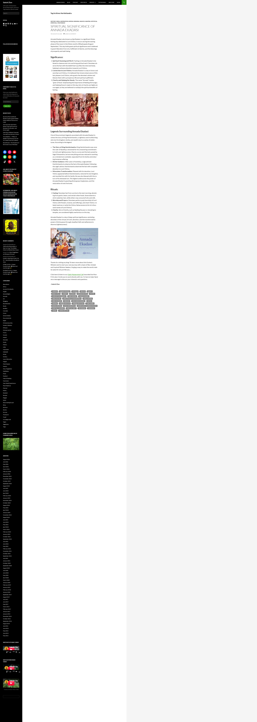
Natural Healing (7, 378)
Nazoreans (6, 381)
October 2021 (7, 553)
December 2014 (7, 616)
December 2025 (7, 476)
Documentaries (7, 318)
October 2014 (7, 619)
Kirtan (71, 21)
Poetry (5, 390)
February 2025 (7, 495)
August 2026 (6, 459)
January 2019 (6, 587)
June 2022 (6, 544)
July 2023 (5, 520)
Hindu (4, 342)
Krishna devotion (78, 303)
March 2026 (6, 469)
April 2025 (6, 493)
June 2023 (6, 522)
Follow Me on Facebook (10, 44)
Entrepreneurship (7, 323)
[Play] (6, 652)
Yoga (4, 426)
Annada (54, 291)
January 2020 (6, 582)
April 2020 (6, 577)
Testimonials (102, 2)
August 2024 (6, 505)
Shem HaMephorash (8, 402)
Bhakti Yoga (56, 293)
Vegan (4, 422)
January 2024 (6, 512)
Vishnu (54, 310)
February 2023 (7, 532)
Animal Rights (6, 294)
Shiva (4, 405)
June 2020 (6, 573)
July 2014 (5, 626)
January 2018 (6, 592)
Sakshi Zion (7, 2)
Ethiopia (5, 328)
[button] (7, 67)
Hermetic (5, 340)
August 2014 (6, 623)
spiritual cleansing (58, 308)
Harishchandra (84, 296)
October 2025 (7, 481)
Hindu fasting (56, 298)
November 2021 (7, 551)
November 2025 (7, 478)
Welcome (111, 2)
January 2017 (6, 611)
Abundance (6, 284)
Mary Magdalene (7, 369)
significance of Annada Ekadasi (87, 305)
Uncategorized (7, 419)
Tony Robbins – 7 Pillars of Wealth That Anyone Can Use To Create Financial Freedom (10, 138)
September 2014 (7, 621)
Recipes (5, 395)
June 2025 (6, 491)
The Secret (6, 414)
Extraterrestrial (7, 330)
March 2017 (6, 606)
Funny (4, 332)
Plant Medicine (7, 385)
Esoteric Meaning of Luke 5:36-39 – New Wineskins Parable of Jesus (11, 260)
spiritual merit (71, 308)
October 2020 (7, 563)
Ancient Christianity (8, 289)
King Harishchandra (78, 301)
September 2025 (7, 483)
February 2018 (7, 590)
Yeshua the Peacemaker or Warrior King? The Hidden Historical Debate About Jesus (11, 248)
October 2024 (7, 503)
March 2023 (6, 529)
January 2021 (6, 561)
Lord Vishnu (90, 303)
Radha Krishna (56, 305)
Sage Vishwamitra (69, 305)
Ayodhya (75, 291)
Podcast (75, 2)
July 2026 (5, 462)
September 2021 (7, 556)
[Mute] (16, 652)
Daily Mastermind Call (75, 274)
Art (4, 299)
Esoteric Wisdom (7, 325)
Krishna (76, 21)
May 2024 (5, 507)
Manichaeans (6, 364)
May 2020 (5, 575)
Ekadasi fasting (82, 293)
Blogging (5, 301)
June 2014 (6, 628)
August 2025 (6, 486)
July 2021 (5, 558)
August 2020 (6, 568)
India (58, 21)
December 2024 (7, 500)
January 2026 (6, 474)
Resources (84, 2)
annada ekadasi (65, 291)
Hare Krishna (72, 296)
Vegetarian (61, 23)
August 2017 (6, 597)
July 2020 (5, 570)
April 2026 (6, 466)
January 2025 (6, 498)
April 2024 (6, 510)
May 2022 (5, 546)
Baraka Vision (61, 2)
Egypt (4, 320)
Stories (5, 410)
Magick (82, 21)
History (53, 21)
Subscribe (7, 106)
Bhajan (83, 291)
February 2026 (7, 471)
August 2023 (6, 517)
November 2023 (7, 515)
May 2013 (5, 635)
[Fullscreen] (18, 652)
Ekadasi (72, 293)
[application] (11, 649)
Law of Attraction (7, 359)
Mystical (94, 21)
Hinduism (66, 301)
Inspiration (64, 21)
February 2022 (7, 548)
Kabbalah (5, 352)
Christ (4, 313)
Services (91, 2)
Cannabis (5, 311)
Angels (5, 291)
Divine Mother (7, 315)
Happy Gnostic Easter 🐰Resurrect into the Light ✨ (10, 266)
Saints (4, 400)
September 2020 (7, 565)
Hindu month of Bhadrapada (72, 298)
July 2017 (5, 599)
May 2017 (5, 604)
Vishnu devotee (64, 310)
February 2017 (7, 609)
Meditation (6, 371)
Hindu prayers (88, 298)
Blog (68, 2)
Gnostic (5, 335)
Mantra (88, 21)
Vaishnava (91, 308)
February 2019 (7, 585)
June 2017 (6, 602)
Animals (5, 296)
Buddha (5, 308)
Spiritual (54, 23)
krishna (54, 303)
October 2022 (7, 536)
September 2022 (7, 539)
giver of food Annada (59, 296)
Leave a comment (70, 34)
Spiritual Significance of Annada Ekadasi (73, 28)
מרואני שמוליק (6, 264)
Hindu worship (56, 301)
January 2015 (6, 614)
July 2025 (5, 488)
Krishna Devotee (65, 303)
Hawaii (5, 337)
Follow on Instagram (12, 63)
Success (5, 412)
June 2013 (6, 633)
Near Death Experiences (9, 383)
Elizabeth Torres (7, 270)
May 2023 (5, 524)
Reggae (5, 398)
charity (65, 293)
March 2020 (6, 580)
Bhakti (90, 291)
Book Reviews (6, 303)
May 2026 (5, 464)
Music (118, 2)
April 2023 (6, 527)
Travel (4, 417)
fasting (92, 293)
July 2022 (5, 541)
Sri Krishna (82, 308)
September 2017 (7, 594)
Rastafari (5, 393)
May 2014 (5, 631)
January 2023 (6, 534)
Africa (4, 286)
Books (4, 306)
